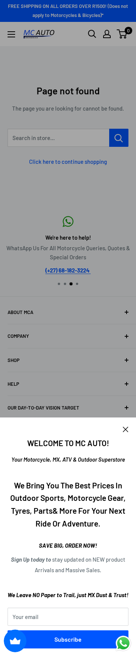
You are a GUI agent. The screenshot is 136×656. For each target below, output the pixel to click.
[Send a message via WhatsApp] (123, 643)
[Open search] (92, 34)
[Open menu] (11, 34)
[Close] (125, 428)
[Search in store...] (118, 138)
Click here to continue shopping (68, 161)
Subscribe (68, 639)
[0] (122, 33)
